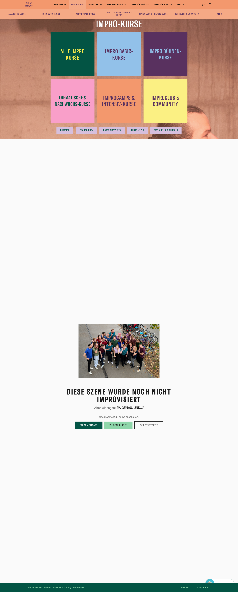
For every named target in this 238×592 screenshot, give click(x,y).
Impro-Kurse (77, 4)
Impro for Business (116, 4)
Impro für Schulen (163, 4)
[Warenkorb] (203, 4)
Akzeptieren (202, 587)
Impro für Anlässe (140, 4)
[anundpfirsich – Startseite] (33, 4)
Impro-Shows (60, 4)
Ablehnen (184, 587)
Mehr (179, 4)
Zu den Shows (89, 425)
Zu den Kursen (118, 425)
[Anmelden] (210, 4)
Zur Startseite (149, 425)
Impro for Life (95, 4)
